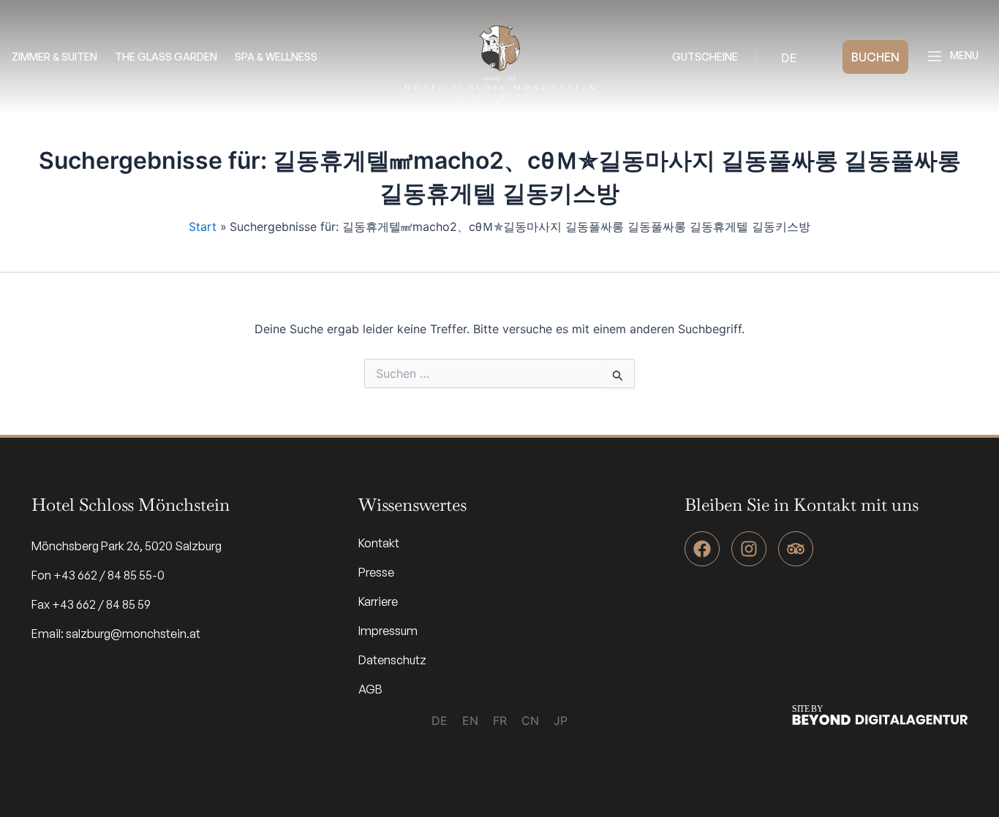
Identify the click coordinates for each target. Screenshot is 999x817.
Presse (376, 572)
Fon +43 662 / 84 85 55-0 (98, 575)
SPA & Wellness (276, 56)
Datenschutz (392, 660)
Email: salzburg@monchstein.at (115, 633)
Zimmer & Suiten (54, 56)
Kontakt (378, 543)
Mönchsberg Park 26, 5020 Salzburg (126, 546)
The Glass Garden (166, 56)
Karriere (378, 601)
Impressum (388, 630)
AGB (370, 689)
